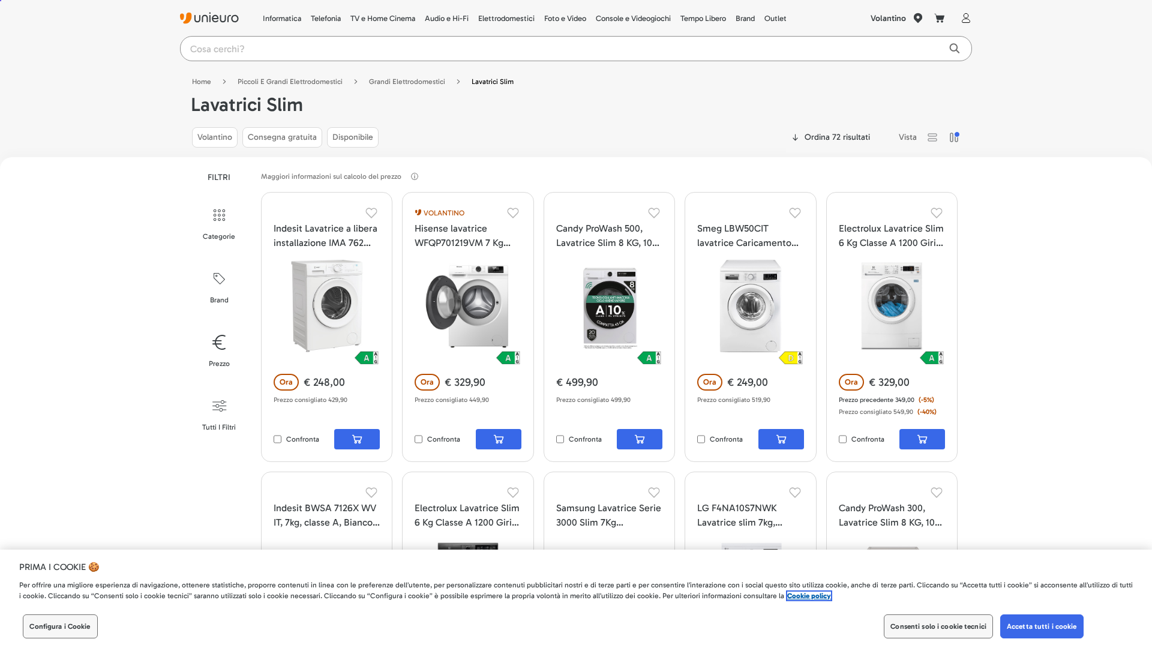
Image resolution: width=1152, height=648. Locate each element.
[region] (576, 599)
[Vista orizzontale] (932, 137)
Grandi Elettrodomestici (407, 81)
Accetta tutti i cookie (1042, 626)
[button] (932, 137)
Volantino (888, 18)
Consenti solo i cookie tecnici (938, 626)
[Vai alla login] (963, 18)
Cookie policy (809, 596)
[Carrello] (940, 18)
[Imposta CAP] (918, 18)
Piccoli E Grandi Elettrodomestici (290, 81)
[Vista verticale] (954, 137)
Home (201, 81)
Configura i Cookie (59, 626)
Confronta (302, 439)
